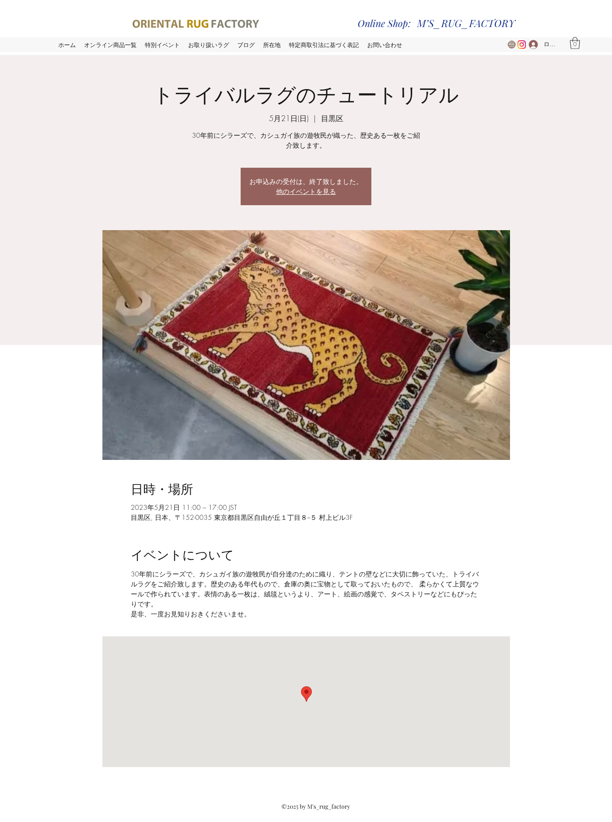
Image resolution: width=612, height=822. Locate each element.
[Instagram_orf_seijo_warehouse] (521, 44)
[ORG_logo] (512, 44)
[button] (575, 43)
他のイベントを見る (306, 191)
